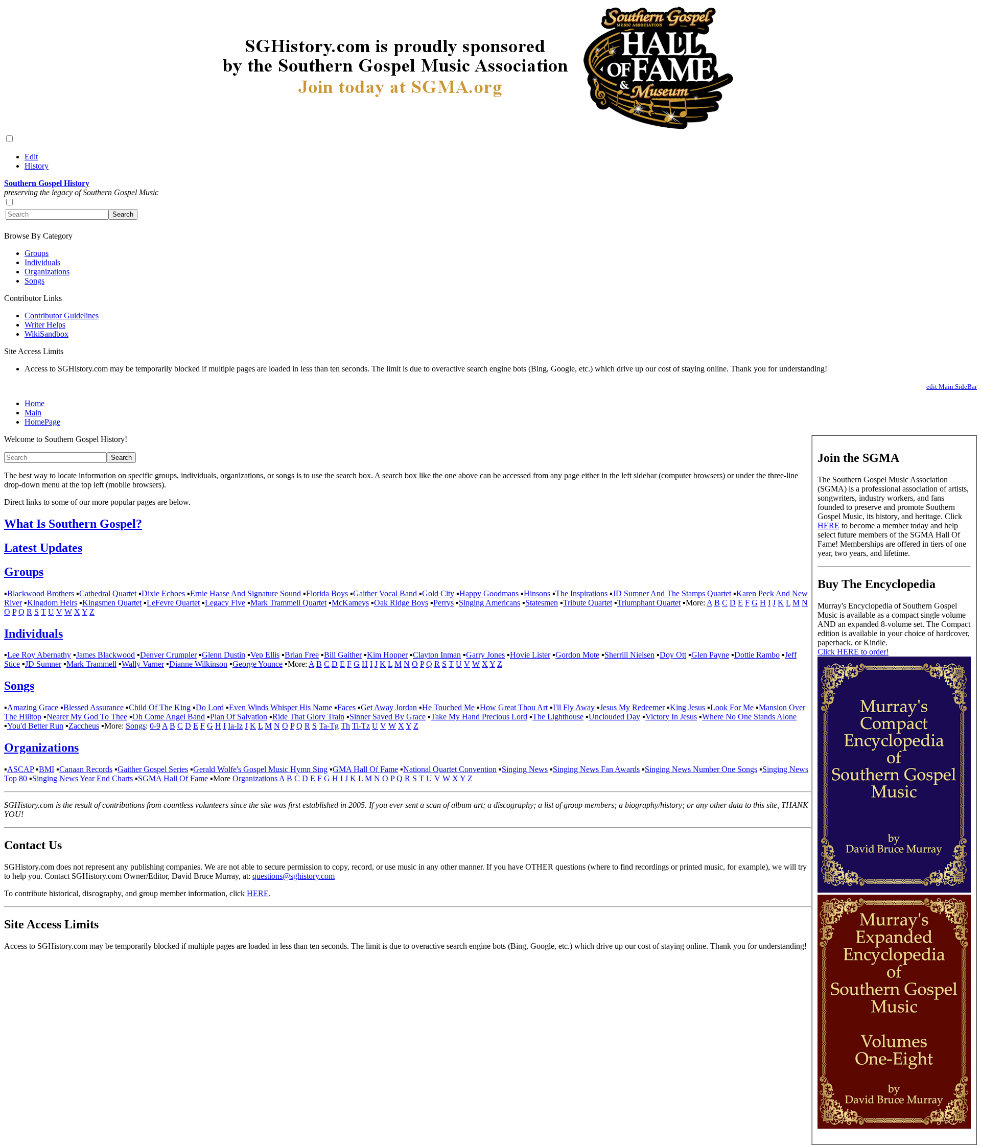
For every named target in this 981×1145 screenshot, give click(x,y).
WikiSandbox (46, 334)
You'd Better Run (35, 725)
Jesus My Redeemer (632, 707)
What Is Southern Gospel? (73, 523)
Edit (31, 156)
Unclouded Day (614, 716)
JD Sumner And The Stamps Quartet (672, 593)
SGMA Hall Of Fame (173, 778)
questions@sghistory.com (293, 876)
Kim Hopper (387, 654)
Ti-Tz (361, 725)
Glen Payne (710, 654)
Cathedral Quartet (107, 593)
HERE (828, 525)
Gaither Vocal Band (385, 593)
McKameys (350, 602)
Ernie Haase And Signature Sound (245, 593)
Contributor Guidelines (62, 315)
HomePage (42, 421)
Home (34, 403)
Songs (34, 280)
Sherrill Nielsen (629, 654)
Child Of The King (160, 707)
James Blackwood (105, 654)
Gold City (438, 593)
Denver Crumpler (168, 654)
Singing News (525, 769)
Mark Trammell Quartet (288, 602)
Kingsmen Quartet (112, 602)
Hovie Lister (530, 654)
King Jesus (687, 707)
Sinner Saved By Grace (387, 716)
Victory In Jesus (671, 716)
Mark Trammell (91, 664)
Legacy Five (225, 602)
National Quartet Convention (450, 769)
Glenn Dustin (223, 654)
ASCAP (20, 769)
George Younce (257, 664)
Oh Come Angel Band (168, 716)
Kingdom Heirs (52, 602)
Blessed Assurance (93, 707)
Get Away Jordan (389, 707)
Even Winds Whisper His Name (280, 707)
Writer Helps (45, 324)
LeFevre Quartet (173, 602)
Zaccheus (83, 725)
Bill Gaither (343, 654)
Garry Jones (485, 654)
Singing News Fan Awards (596, 769)
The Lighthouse (557, 716)
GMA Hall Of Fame (365, 769)
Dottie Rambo (757, 654)
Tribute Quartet (587, 602)
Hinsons (537, 593)
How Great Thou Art (514, 707)
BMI (46, 769)
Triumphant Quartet (649, 602)
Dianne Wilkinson (198, 664)
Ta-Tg (329, 725)
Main (33, 412)
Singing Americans (489, 602)
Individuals (42, 262)
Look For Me (732, 707)
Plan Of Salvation (238, 716)
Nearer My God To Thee (86, 716)
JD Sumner (43, 664)
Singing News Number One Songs (701, 769)
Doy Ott (673, 654)
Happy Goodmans (489, 593)
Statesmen (541, 602)
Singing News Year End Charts (82, 778)
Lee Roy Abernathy (39, 654)
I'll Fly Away (574, 707)
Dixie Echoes (163, 593)
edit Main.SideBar (951, 386)
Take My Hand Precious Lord (479, 716)
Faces (346, 707)
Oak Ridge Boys (401, 602)
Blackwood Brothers (40, 593)
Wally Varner (143, 664)
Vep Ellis (264, 654)
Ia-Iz (235, 725)
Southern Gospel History (46, 183)
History (37, 165)
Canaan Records (85, 769)
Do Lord (210, 707)
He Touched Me (448, 707)
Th (345, 725)
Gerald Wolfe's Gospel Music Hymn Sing (260, 769)
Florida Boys (327, 593)
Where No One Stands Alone (749, 716)
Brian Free (302, 654)
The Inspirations (581, 593)
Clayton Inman (437, 654)
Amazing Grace (32, 707)
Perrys (443, 602)
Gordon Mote (577, 654)
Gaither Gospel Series (153, 769)
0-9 (155, 725)
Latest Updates (43, 547)
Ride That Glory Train (308, 716)
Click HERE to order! (853, 651)
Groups (37, 253)
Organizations (47, 271)
